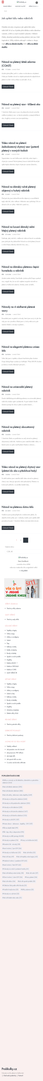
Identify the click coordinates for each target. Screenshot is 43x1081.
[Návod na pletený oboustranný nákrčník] (21, 422)
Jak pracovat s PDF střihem (15, 753)
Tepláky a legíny (12, 630)
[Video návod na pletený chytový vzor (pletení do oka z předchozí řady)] (21, 462)
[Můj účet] (40, 2)
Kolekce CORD (11, 670)
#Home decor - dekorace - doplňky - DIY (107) (17, 824)
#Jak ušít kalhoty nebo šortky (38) (13, 873)
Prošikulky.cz (9, 1069)
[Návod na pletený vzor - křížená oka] (21, 98)
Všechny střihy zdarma (14, 608)
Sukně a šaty (11, 694)
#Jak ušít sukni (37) (32, 873)
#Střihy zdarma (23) (27, 890)
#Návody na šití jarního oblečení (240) (15, 799)
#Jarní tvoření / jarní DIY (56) (12, 848)
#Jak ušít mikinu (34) (9, 881)
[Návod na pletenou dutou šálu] (21, 502)
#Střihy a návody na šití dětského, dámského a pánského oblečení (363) (20, 781)
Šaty (8, 643)
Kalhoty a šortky (11, 647)
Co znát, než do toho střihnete (16, 763)
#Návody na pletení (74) (10, 840)
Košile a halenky (12, 650)
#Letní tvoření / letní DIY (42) (12, 865)
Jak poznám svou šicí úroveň (16, 749)
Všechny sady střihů (13, 619)
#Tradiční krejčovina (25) (10, 890)
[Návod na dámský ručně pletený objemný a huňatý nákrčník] (21, 181)
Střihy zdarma (33, 6)
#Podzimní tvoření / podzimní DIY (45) (15, 861)
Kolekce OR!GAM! (13, 666)
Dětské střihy (10, 679)
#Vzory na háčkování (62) (29, 840)
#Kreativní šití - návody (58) (11, 844)
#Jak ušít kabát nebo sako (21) (12, 898)
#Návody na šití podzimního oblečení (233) (16, 803)
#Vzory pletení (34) (31, 877)
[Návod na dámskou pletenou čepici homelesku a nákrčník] (21, 261)
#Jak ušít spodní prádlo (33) (26, 881)
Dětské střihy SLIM (12, 713)
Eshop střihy (7, 6)
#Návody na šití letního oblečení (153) (15, 815)
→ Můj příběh (23, 571)
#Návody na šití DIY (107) (11, 820)
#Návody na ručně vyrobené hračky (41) (16, 869)
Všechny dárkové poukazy (15, 735)
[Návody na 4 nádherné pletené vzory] (21, 302)
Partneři (20, 1076)
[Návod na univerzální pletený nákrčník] (21, 382)
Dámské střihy (11, 626)
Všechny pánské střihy (14, 724)
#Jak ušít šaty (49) (8, 857)
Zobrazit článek (8, 86)
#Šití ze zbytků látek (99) (10, 828)
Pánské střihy (11, 719)
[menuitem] (4, 11)
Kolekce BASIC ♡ (12, 663)
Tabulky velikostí (12, 746)
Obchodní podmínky (9, 1076)
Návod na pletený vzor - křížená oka (21, 104)
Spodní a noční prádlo (14, 657)
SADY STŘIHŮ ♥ (12, 673)
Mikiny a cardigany (13, 637)
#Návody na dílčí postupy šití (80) (13, 836)
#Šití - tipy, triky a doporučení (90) (13, 832)
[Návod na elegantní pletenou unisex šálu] (21, 342)
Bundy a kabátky (12, 700)
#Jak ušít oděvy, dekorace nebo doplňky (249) (17, 795)
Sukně (9, 640)
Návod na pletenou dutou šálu (17, 507)
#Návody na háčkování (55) (12, 852)
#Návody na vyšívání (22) (11, 894)
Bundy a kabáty (11, 653)
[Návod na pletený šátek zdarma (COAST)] (21, 57)
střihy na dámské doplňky (14, 44)
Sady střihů (10, 615)
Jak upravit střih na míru (14, 759)
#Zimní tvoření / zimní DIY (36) (12, 877)
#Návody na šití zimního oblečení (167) (15, 811)
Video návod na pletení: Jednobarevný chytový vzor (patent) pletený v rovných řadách (20, 146)
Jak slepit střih (11, 756)
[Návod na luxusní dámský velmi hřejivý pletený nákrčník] (21, 221)
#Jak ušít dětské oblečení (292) (12, 787)
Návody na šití (20, 6)
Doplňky (9, 660)
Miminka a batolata (13, 710)
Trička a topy (11, 634)
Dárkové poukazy (12, 730)
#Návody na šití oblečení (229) (12, 807)
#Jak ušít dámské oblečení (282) (13, 791)
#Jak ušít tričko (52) (29, 852)
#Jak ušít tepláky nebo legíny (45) (27, 857)
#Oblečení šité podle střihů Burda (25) (15, 885)
